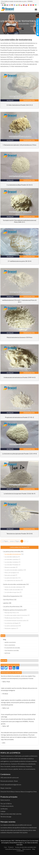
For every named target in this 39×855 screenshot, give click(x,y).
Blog (4, 639)
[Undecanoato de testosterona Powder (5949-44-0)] (19, 371)
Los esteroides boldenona (11, 557)
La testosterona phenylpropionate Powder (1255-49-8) (19, 453)
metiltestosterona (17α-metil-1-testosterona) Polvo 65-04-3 (19, 301)
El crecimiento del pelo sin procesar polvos (15, 620)
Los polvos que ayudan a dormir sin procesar (16, 615)
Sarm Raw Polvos (8, 599)
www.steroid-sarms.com (11, 777)
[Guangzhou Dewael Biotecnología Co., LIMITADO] (7, 10)
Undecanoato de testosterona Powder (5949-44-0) (19, 377)
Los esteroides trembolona (11, 562)
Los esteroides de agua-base (12, 592)
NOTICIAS (7, 653)
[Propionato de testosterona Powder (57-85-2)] (19, 411)
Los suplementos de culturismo (13, 580)
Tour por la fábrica (6, 803)
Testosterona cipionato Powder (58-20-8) (19, 533)
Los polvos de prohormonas (11, 606)
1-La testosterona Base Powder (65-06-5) (19, 185)
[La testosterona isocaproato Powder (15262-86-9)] (19, 487)
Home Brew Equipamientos (11, 596)
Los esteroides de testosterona (13, 554)
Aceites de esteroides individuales (13, 587)
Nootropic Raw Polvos (10, 612)
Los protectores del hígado (11, 623)
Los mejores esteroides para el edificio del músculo (16, 825)
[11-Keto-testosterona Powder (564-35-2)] (19, 99)
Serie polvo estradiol (10, 575)
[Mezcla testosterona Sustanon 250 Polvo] (19, 331)
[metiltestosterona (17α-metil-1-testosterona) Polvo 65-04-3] (19, 295)
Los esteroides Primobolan (11, 564)
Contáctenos (20, 850)
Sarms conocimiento (10, 645)
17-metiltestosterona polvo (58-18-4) (19, 261)
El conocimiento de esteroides (12, 647)
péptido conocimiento (10, 642)
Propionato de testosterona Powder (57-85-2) (19, 417)
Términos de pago (5, 816)
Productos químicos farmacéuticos (13, 610)
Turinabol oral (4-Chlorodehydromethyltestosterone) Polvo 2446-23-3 (19, 221)
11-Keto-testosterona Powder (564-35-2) (19, 105)
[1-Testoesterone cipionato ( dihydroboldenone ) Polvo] (19, 138)
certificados (4, 809)
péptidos (5, 603)
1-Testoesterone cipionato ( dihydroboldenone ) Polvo (19, 145)
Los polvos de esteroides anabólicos (14, 570)
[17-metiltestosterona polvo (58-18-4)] (19, 255)
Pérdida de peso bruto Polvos (12, 618)
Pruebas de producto (7, 806)
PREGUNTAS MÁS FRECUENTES (10, 814)
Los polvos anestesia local (11, 626)
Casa (5, 847)
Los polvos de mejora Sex (11, 578)
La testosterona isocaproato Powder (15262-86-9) (19, 493)
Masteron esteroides (10, 567)
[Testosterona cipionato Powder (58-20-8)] (19, 527)
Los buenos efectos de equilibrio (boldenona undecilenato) (18, 827)
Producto (11, 847)
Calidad (2, 811)
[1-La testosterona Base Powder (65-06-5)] (19, 178)
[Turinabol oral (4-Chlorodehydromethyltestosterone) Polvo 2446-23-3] (19, 215)
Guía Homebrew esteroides (12, 650)
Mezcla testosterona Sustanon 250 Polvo (19, 337)
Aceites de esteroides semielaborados (14, 584)
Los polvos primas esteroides (20, 24)
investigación (29, 100)
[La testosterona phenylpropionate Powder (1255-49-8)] (19, 447)
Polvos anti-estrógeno (10, 572)
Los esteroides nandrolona (11, 559)
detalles (10, 100)
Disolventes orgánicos (10, 628)
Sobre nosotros (26, 849)
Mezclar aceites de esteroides (12, 589)
